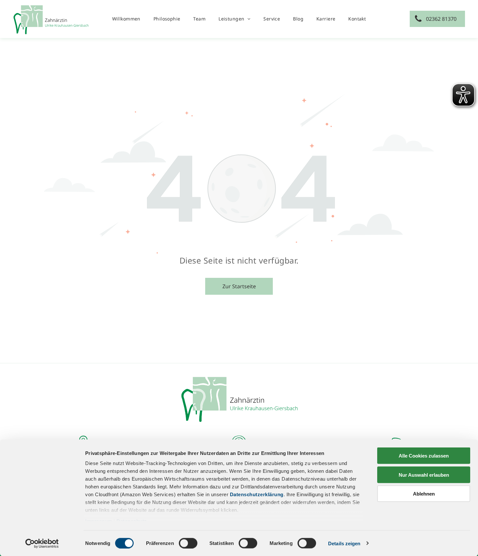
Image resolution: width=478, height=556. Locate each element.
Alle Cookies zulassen (424, 456)
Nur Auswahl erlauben (424, 474)
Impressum (98, 521)
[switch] (188, 543)
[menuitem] (126, 18)
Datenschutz (131, 521)
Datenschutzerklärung (257, 494)
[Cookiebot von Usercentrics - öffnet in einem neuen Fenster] (42, 543)
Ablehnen (424, 494)
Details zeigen (344, 543)
